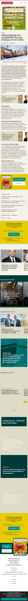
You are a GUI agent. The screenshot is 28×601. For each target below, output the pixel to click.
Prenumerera (19, 183)
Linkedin (14, 579)
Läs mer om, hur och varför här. (14, 596)
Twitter (14, 581)
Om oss (14, 576)
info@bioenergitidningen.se (14, 565)
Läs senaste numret (19, 179)
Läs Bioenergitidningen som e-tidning (14, 572)
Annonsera (14, 570)
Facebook (14, 583)
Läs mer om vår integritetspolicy (12, 240)
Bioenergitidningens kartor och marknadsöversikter (14, 574)
